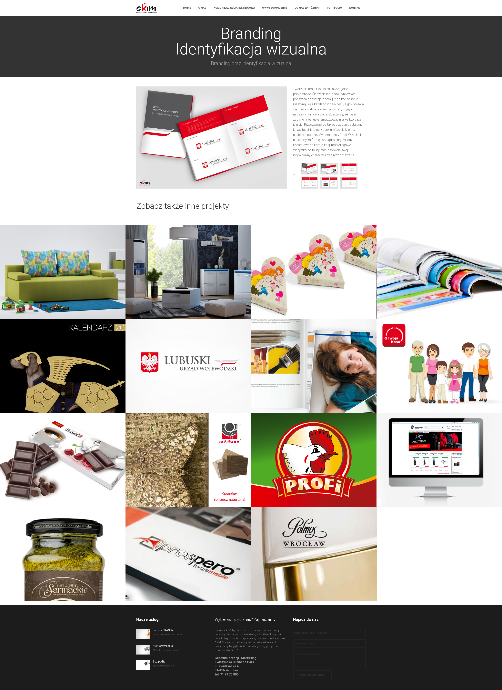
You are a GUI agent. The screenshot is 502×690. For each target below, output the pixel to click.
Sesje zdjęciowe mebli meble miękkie (63, 266)
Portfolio (334, 7)
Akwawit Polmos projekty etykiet (314, 548)
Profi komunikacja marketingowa (314, 454)
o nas (202, 7)
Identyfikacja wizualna (188, 362)
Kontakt (355, 7)
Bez (159, 661)
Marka (163, 645)
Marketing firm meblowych (188, 550)
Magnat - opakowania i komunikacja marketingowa (314, 268)
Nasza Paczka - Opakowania (62, 456)
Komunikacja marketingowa (234, 7)
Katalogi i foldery (439, 268)
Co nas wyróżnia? (307, 7)
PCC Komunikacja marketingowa (314, 360)
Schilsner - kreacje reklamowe (188, 456)
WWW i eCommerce (274, 7)
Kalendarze (63, 362)
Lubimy (163, 630)
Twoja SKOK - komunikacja (439, 362)
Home (187, 7)
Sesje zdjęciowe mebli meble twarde (188, 266)
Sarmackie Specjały (62, 550)
